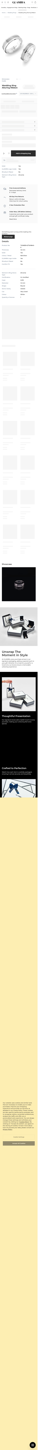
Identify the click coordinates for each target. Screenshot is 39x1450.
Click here (12, 201)
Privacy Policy (7, 1129)
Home (3, 12)
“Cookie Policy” (24, 1122)
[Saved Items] (32, 2)
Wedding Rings (12, 12)
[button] (19, 746)
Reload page (8, 237)
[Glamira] (18, 2)
